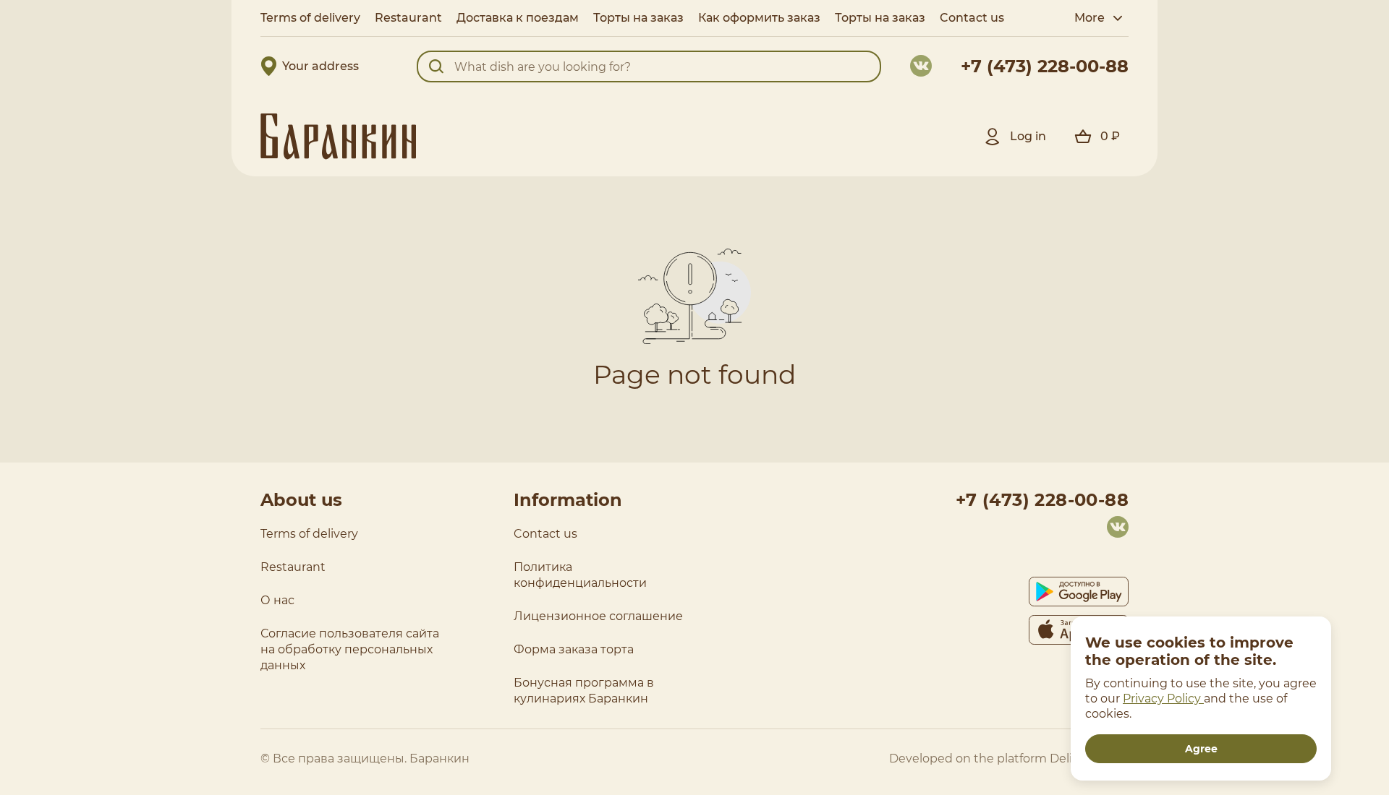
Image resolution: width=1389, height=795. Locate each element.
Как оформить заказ (759, 18)
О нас (277, 600)
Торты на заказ (638, 18)
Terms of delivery (310, 18)
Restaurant (408, 18)
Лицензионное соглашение (598, 616)
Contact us (545, 534)
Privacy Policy (1163, 698)
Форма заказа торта (574, 649)
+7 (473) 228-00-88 (1045, 66)
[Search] (436, 66)
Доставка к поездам (517, 18)
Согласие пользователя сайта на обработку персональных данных (349, 649)
